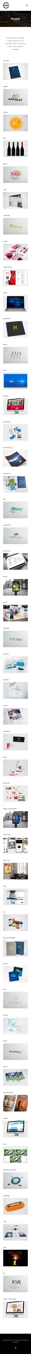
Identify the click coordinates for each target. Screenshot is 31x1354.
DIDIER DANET (6, 318)
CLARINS (5, 241)
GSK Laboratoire (7, 550)
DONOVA (5, 344)
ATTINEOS (5, 112)
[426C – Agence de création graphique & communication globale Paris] (6, 5)
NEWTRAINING (6, 731)
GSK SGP (5, 576)
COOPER (5, 292)
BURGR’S (5, 163)
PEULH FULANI (6, 834)
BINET (4, 138)
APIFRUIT (5, 86)
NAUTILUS (5, 705)
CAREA (4, 189)
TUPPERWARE (6, 1195)
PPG (4, 912)
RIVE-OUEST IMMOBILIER (9, 937)
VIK (4, 1273)
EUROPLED (5, 396)
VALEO (4, 1221)
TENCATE (5, 1066)
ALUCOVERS (6, 60)
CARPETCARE (6, 215)
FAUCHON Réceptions (8, 447)
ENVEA (4, 370)
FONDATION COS (7, 473)
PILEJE (4, 886)
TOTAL (4, 1144)
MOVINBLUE (6, 654)
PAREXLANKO (6, 783)
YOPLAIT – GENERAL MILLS (9, 1299)
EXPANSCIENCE (6, 421)
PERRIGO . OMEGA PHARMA (10, 808)
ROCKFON (5, 963)
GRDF (4, 499)
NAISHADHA (6, 679)
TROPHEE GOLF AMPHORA (9, 1170)
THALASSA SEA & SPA (8, 1092)
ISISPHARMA (6, 628)
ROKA (4, 989)
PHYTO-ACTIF (6, 860)
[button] (27, 5)
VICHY (4, 1247)
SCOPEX (5, 1040)
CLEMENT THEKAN (7, 267)
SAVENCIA (5, 1015)
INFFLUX (5, 602)
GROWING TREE (7, 525)
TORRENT (5, 1118)
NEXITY (5, 757)
